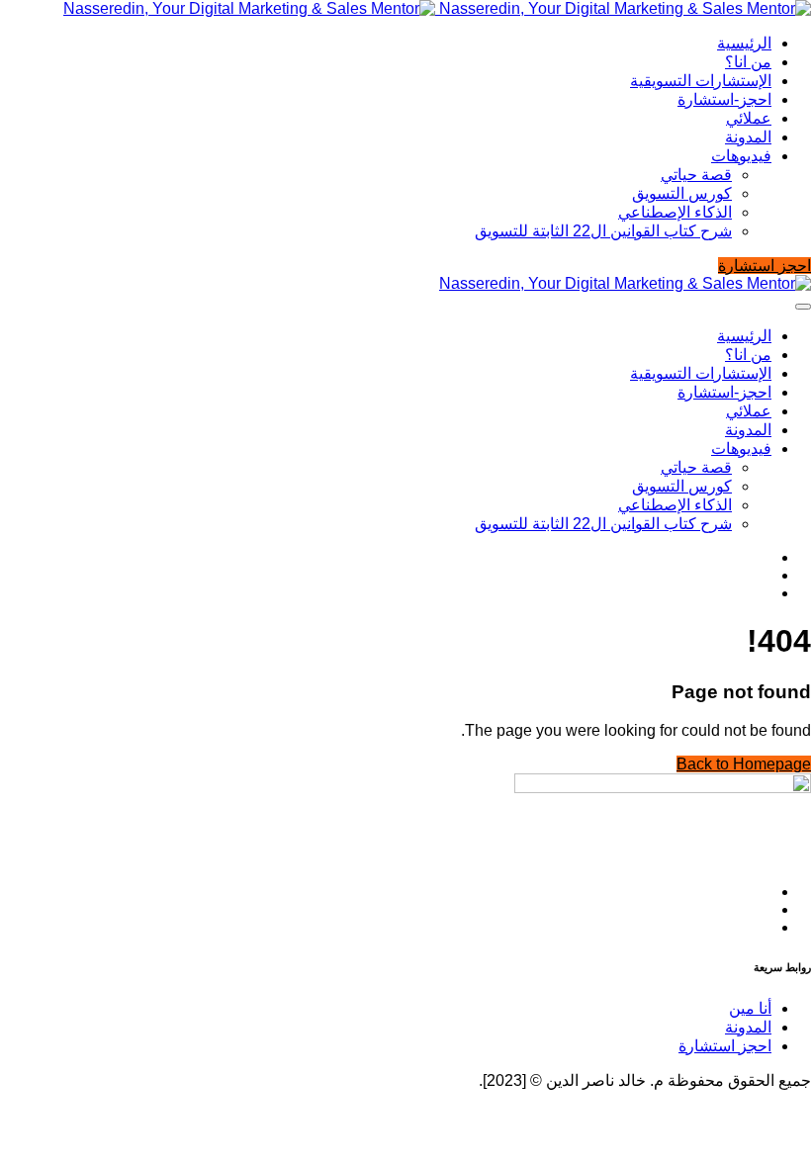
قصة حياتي (696, 174)
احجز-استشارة (724, 99)
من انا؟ (748, 61)
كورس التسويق (682, 193)
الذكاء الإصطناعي (675, 212)
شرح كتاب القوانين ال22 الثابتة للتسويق (603, 231)
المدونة (748, 137)
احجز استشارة (724, 1045)
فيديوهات (741, 155)
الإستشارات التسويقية (700, 80)
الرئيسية (744, 43)
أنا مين (750, 1008)
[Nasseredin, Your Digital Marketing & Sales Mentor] (437, 8)
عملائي (748, 118)
